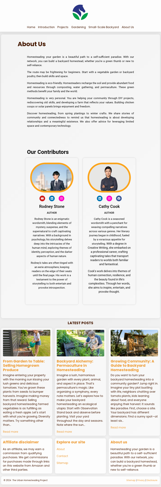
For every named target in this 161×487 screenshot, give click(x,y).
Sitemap (62, 463)
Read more (10, 432)
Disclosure (152, 480)
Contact (62, 456)
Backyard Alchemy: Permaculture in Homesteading (75, 365)
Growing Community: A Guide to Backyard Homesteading (132, 365)
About (61, 449)
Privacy (141, 480)
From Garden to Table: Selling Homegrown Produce (24, 365)
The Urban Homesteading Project (30, 480)
